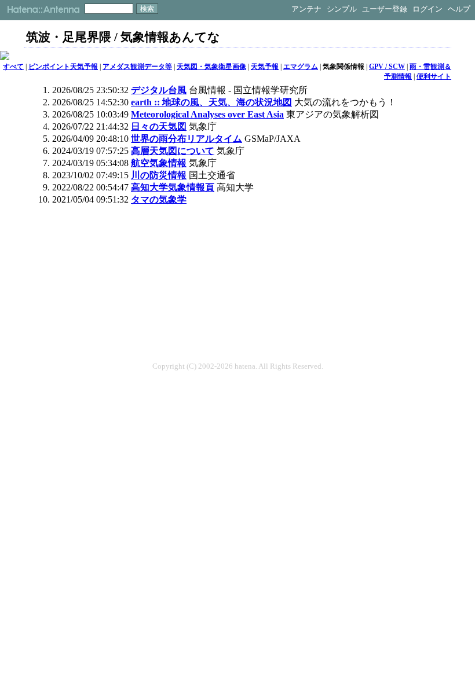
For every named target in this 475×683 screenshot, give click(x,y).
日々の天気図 (159, 126)
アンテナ (306, 9)
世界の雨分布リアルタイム (186, 139)
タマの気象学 (159, 199)
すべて (13, 67)
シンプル (342, 9)
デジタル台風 (159, 90)
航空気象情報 (159, 163)
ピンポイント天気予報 (63, 67)
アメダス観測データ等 (137, 67)
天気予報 (265, 67)
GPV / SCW (387, 67)
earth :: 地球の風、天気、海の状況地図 (211, 102)
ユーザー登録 (384, 9)
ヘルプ (459, 9)
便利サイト (433, 76)
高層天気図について (172, 151)
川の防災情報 (159, 175)
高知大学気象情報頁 (172, 187)
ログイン (427, 9)
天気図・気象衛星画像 (211, 67)
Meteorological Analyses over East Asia (207, 114)
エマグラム (300, 67)
